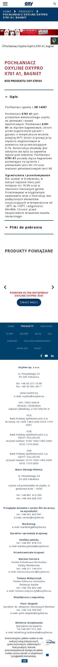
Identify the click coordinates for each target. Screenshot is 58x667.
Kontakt (12, 341)
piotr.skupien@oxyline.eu (33, 613)
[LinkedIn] (52, 356)
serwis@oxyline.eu (33, 517)
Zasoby (24, 333)
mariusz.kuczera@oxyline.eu (33, 571)
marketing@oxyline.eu (33, 527)
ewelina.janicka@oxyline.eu (33, 546)
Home (7, 11)
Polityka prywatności (37, 341)
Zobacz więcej (29, 302)
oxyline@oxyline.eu (33, 396)
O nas (9, 333)
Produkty (26, 11)
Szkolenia (46, 326)
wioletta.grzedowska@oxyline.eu (33, 632)
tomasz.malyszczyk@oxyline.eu (33, 590)
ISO (50, 333)
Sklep (37, 348)
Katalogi (22, 348)
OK (24, 660)
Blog (38, 333)
